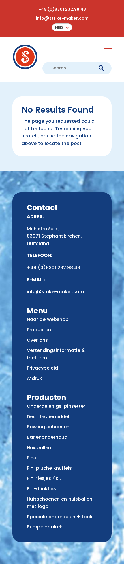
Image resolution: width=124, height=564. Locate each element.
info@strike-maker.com (62, 18)
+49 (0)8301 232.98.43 (62, 9)
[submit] (101, 68)
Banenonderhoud (47, 437)
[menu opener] (108, 50)
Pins (31, 457)
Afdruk (34, 378)
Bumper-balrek (44, 526)
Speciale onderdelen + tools (60, 516)
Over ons (37, 340)
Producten (39, 329)
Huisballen (39, 447)
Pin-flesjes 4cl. (44, 478)
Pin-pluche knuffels (49, 468)
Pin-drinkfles (41, 488)
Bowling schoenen (48, 426)
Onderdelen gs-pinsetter (56, 406)
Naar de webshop (48, 319)
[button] (62, 27)
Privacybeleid (42, 368)
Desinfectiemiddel (48, 416)
